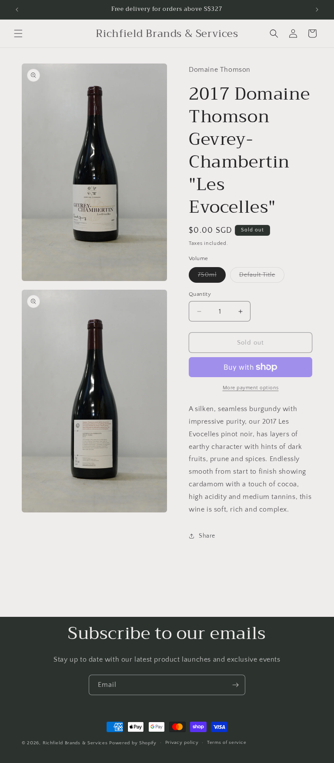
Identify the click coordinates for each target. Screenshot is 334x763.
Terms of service (226, 742)
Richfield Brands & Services (75, 743)
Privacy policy (182, 742)
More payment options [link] (251, 388)
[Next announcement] (317, 9)
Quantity (200, 294)
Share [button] (207, 535)
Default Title (261, 277)
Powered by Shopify (133, 743)
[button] (18, 33)
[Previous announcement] (17, 9)
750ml (212, 277)
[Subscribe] (235, 685)
